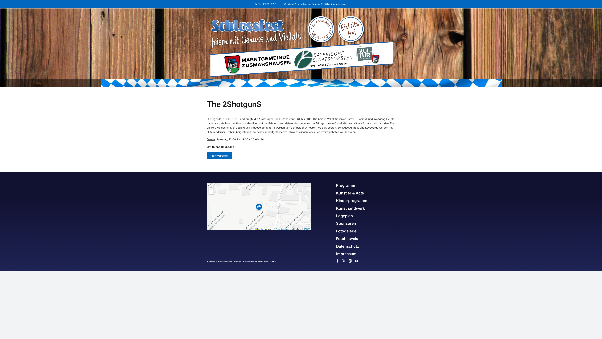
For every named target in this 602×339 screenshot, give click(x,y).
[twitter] (344, 261)
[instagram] (350, 261)
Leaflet (260, 229)
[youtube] (356, 261)
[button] (259, 207)
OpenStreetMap (283, 229)
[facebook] (337, 261)
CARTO (307, 229)
